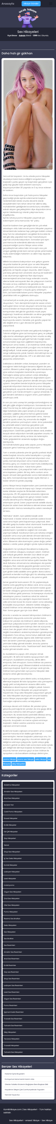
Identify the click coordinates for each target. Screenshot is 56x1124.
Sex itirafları (9, 938)
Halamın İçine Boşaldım (15, 1074)
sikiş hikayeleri (18, 764)
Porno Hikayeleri (11, 912)
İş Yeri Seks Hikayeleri (13, 858)
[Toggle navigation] (50, 3)
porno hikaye (10, 759)
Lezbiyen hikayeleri (12, 872)
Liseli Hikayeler (10, 878)
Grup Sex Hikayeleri (12, 852)
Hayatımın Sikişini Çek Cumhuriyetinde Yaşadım (24, 1089)
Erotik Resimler (10, 965)
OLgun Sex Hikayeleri (12, 892)
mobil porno (9, 885)
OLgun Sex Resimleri (12, 999)
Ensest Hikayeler (10, 818)
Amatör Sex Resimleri (13, 952)
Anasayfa (8, 3)
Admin (22, 35)
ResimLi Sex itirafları (12, 918)
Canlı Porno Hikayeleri (13, 812)
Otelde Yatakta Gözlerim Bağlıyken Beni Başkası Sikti (26, 1084)
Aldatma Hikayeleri (12, 785)
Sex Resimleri (9, 945)
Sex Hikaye (47, 1120)
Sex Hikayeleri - (17, 1120)
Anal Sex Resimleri (11, 959)
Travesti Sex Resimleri (13, 1019)
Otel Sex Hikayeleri (11, 905)
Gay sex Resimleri (11, 972)
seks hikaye (40, 759)
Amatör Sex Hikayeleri (13, 791)
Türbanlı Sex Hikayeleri (13, 1052)
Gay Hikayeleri (10, 838)
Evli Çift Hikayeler (11, 832)
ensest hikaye (32, 1120)
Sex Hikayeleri (9, 932)
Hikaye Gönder (31, 3)
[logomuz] (28, 18)
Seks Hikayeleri (10, 925)
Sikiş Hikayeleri (10, 1032)
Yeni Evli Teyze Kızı (12, 1095)
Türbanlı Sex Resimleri (13, 1025)
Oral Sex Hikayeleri (12, 898)
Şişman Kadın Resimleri (14, 1012)
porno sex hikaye (25, 759)
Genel (6, 845)
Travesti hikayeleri (11, 1045)
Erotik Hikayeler (10, 825)
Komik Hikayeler (10, 865)
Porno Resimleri (10, 1005)
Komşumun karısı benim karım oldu (19, 1079)
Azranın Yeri (9, 805)
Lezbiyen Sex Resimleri (13, 985)
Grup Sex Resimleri (12, 979)
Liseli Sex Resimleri (11, 992)
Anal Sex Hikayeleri (12, 798)
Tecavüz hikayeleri (11, 1039)
